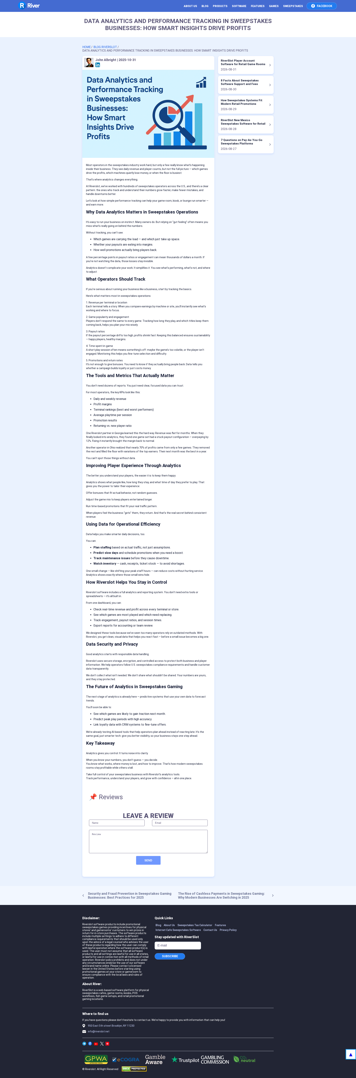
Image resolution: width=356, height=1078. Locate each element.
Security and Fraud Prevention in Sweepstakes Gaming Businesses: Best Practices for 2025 (130, 895)
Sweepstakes (293, 6)
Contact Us (210, 930)
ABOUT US (190, 6)
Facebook (324, 6)
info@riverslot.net (98, 1031)
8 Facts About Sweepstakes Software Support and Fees (240, 82)
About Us (169, 925)
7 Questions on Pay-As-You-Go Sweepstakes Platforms (241, 141)
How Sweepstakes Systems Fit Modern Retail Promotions (241, 102)
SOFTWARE (239, 6)
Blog (205, 6)
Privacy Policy (228, 930)
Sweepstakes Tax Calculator (194, 925)
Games (274, 6)
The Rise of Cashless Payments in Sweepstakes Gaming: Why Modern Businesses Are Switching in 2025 (221, 895)
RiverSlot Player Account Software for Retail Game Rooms (243, 62)
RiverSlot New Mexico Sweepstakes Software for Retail (243, 122)
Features (258, 6)
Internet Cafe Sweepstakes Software (178, 930)
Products (220, 6)
